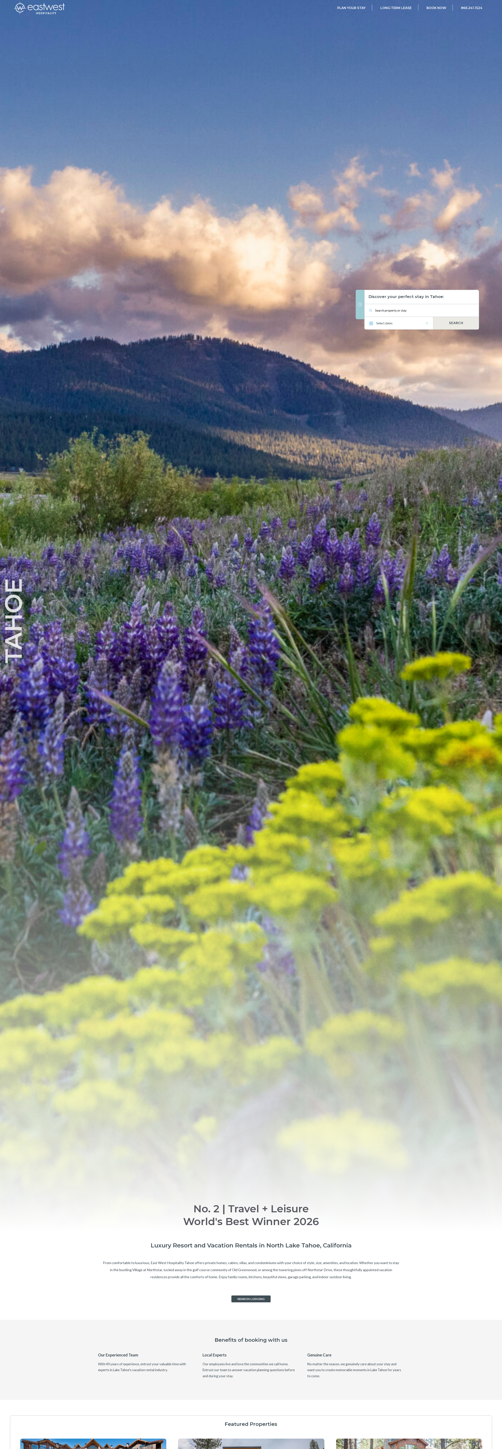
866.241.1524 (471, 8)
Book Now (436, 8)
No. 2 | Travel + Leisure (251, 1209)
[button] (251, 1298)
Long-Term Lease (396, 8)
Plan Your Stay (351, 8)
